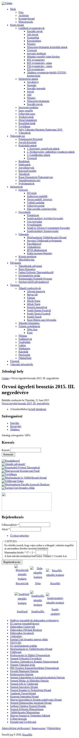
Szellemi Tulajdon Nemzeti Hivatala (28, 706)
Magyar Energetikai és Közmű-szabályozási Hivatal (36, 699)
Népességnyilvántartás (38, 101)
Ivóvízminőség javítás (29, 275)
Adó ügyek (32, 34)
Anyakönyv (33, 82)
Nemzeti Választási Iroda (22, 664)
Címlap (5, 378)
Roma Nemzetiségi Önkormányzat (36, 177)
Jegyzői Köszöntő (27, 142)
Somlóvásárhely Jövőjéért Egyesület (45, 218)
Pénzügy (31, 44)
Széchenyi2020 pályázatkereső (34, 281)
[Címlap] (7, 3)
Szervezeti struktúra (28, 107)
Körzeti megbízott (27, 256)
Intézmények (16, 186)
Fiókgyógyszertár (35, 205)
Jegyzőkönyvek (26, 167)
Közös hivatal (17, 24)
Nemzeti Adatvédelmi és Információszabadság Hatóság (37, 677)
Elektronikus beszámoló (22, 633)
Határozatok (25, 164)
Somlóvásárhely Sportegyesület (42, 231)
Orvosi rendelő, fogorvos (39, 199)
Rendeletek (24, 161)
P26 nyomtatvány (35, 69)
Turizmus (15, 285)
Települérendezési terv (29, 180)
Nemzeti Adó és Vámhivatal (24, 683)
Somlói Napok (34, 316)
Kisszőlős (55, 583)
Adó (29, 94)
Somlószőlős (37, 611)
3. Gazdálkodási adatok (38, 155)
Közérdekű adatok (28, 145)
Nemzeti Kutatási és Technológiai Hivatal (30, 690)
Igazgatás (31, 85)
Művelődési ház (26, 259)
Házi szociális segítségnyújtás (41, 208)
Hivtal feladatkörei (28, 120)
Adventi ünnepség (36, 291)
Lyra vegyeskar (34, 221)
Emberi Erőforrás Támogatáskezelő (36, 272)
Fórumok (14, 361)
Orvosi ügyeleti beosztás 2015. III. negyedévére (25, 403)
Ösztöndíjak (33, 37)
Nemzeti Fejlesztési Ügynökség (26, 658)
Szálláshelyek (25, 338)
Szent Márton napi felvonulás (41, 319)
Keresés (6, 450)
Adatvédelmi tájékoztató (16, 728)
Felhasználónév (10, 524)
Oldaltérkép (54, 728)
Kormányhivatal (27, 18)
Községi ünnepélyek (37, 307)
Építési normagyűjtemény (39, 253)
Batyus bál (32, 294)
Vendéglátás (25, 342)
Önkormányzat (17, 135)
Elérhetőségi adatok (28, 78)
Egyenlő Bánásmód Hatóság (24, 671)
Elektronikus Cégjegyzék (22, 626)
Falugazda (24, 234)
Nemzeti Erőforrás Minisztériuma (26, 709)
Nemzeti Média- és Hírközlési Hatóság (29, 680)
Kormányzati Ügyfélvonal (23, 721)
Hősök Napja (33, 300)
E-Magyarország (18, 718)
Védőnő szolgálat (35, 202)
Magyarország (26, 21)
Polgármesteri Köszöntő (31, 139)
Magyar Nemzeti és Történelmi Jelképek (30, 715)
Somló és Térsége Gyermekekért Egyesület (48, 227)
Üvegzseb (32, 50)
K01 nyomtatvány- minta (39, 63)
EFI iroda (31, 193)
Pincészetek (24, 354)
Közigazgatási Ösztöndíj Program (35, 278)
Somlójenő (22, 611)
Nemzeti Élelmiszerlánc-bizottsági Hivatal (30, 702)
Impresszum (38, 728)
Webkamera (24, 348)
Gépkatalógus (34, 247)
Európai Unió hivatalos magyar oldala (29, 639)
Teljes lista (32, 329)
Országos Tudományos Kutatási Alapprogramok (34, 661)
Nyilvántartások (26, 183)
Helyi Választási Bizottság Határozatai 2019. (41, 129)
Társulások (24, 174)
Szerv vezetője (26, 110)
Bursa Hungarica (27, 269)
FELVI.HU (15, 642)
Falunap (31, 297)
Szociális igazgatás (36, 88)
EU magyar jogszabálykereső (24, 623)
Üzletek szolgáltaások (29, 326)
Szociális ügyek (35, 31)
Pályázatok (15, 262)
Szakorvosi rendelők (37, 196)
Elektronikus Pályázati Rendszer (26, 629)
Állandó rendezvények (30, 288)
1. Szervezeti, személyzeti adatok (43, 148)
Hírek (13, 9)
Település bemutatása (29, 323)
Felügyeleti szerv (27, 113)
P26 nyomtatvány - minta (39, 66)
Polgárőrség (33, 215)
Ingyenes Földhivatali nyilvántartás (44, 240)
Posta (29, 332)
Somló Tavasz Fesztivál (38, 313)
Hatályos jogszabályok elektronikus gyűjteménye (34, 620)
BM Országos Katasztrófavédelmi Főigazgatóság (34, 668)
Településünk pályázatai (30, 266)
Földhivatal (15, 652)
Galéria (22, 345)
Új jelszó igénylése (19, 535)
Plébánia (23, 335)
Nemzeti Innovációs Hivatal (24, 687)
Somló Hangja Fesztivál (39, 310)
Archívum (24, 15)
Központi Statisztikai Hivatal (24, 696)
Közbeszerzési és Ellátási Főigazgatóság (30, 655)
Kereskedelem (34, 40)
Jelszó (6, 529)
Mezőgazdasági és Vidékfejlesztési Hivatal (31, 648)
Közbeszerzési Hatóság (21, 674)
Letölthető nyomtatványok (31, 28)
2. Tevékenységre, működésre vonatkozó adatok (51, 151)
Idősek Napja (33, 304)
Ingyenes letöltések (36, 53)
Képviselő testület (27, 170)
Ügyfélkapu (24, 126)
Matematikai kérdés (15, 552)
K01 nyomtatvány (36, 59)
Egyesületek (25, 212)
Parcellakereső (34, 243)
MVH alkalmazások (37, 250)
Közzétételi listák (27, 123)
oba (39, 583)
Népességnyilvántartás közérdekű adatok (47, 47)
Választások (25, 132)
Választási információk (21, 364)
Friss (21, 12)
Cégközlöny (16, 636)
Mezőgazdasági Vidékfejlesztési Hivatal (46, 237)
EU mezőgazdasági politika (23, 645)
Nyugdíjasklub (34, 224)
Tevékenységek (26, 116)
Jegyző (30, 91)
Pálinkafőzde (25, 358)
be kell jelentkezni (37, 409)
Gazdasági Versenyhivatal (23, 693)
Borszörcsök (22, 583)
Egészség (23, 189)
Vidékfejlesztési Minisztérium (25, 712)
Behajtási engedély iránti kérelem (43, 56)
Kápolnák (23, 351)
